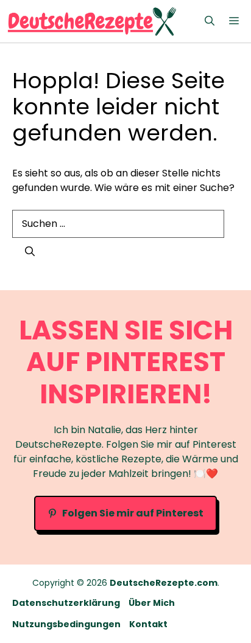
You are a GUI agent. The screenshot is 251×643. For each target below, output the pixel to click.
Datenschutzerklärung (66, 603)
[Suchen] (30, 252)
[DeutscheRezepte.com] (92, 21)
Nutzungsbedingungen (66, 624)
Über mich (152, 603)
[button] (209, 21)
